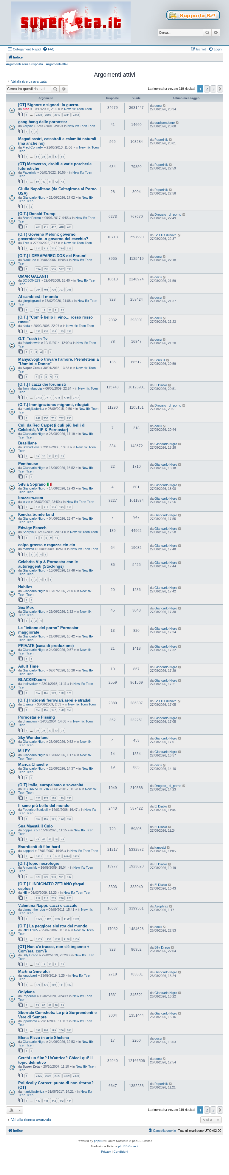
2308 (39, 115)
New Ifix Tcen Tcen (78, 109)
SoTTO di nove (165, 235)
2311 (66, 115)
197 (38, 1030)
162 (61, 819)
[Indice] (70, 22)
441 (46, 1101)
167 (38, 693)
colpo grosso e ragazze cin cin (46, 545)
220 (61, 898)
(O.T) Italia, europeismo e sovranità (50, 785)
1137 (57, 939)
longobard (30, 975)
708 (69, 289)
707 (61, 289)
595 (46, 269)
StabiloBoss (31, 447)
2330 (76, 1076)
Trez (26, 243)
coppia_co (30, 830)
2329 (66, 1076)
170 (61, 693)
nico (26, 109)
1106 (39, 919)
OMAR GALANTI (33, 276)
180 (53, 984)
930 (53, 877)
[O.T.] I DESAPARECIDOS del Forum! (52, 256)
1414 (66, 856)
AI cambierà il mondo (38, 296)
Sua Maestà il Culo (35, 826)
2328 (57, 1076)
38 (62, 156)
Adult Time (28, 666)
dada (26, 326)
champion (30, 721)
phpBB (98, 1140)
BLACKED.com (32, 679)
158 (61, 710)
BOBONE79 (31, 280)
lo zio (26, 502)
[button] (220, 88)
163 (69, 819)
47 (49, 839)
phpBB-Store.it (128, 1146)
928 (38, 877)
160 (46, 819)
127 (46, 798)
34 (37, 156)
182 (69, 984)
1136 (48, 939)
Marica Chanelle (33, 764)
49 (62, 839)
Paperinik (161, 139)
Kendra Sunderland (36, 514)
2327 (48, 1076)
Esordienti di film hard (39, 846)
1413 (57, 856)
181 (61, 984)
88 (56, 1005)
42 (56, 181)
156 (46, 710)
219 (53, 898)
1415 (76, 856)
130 (69, 798)
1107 (48, 919)
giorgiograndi (32, 300)
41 (49, 181)
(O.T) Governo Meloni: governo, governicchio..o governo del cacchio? (53, 236)
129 (61, 798)
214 (53, 507)
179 (46, 984)
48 (56, 839)
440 (38, 1101)
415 (38, 227)
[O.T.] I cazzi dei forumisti (42, 384)
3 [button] (213, 89)
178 (38, 984)
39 (37, 181)
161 (53, 819)
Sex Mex (26, 607)
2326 (39, 1076)
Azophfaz (161, 906)
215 (61, 507)
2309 (48, 115)
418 (61, 227)
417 (53, 227)
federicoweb (31, 343)
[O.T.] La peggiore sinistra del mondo (52, 926)
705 (46, 289)
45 (37, 839)
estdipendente (164, 122)
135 (61, 331)
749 (38, 418)
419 (69, 227)
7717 (76, 397)
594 (38, 269)
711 (38, 248)
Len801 (159, 360)
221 (69, 898)
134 (53, 331)
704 (38, 289)
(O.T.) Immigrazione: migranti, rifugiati (53, 404)
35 (43, 156)
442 (53, 1101)
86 (43, 1005)
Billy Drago (30, 955)
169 (53, 693)
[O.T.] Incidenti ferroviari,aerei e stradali (55, 700)
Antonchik (30, 867)
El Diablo (160, 385)
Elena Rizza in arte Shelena (43, 1037)
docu (158, 105)
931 (61, 877)
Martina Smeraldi (34, 971)
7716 (66, 397)
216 (69, 507)
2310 (57, 115)
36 (49, 156)
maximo (28, 549)
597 (61, 269)
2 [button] (207, 89)
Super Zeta (31, 368)
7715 (57, 397)
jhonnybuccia (32, 388)
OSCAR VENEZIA (36, 789)
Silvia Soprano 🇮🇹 (35, 484)
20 (49, 310)
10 (56, 377)
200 (61, 1030)
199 (53, 1030)
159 (69, 710)
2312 (76, 115)
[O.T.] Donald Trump (36, 213)
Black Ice (29, 260)
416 (46, 227)
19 (43, 310)
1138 (66, 939)
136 (69, 331)
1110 (76, 919)
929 (46, 877)
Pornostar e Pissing (36, 717)
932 (69, 877)
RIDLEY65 (30, 930)
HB (25, 892)
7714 (48, 397)
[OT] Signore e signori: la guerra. (48, 105)
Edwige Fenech (32, 528)
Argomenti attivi (57, 64)
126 (38, 798)
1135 (39, 939)
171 (69, 693)
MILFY (24, 751)
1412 (48, 856)
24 (62, 730)
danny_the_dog (34, 909)
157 (53, 710)
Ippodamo (30, 1021)
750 (46, 418)
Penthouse (28, 463)
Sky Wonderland (33, 737)
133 (46, 331)
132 (38, 331)
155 (38, 710)
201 (69, 1030)
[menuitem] (49, 49)
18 (37, 310)
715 (69, 248)
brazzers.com (30, 497)
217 (38, 898)
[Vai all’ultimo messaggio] (164, 105)
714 (61, 248)
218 (46, 898)
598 (69, 269)
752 (61, 418)
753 (69, 418)
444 (69, 1101)
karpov (28, 126)
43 (62, 181)
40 (43, 181)
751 (53, 418)
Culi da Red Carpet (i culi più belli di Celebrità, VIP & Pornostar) (52, 427)
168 (46, 693)
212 (38, 507)
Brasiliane (27, 443)
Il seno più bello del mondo (43, 805)
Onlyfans (26, 992)
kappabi (28, 851)
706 (53, 289)
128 (53, 798)
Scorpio (28, 532)
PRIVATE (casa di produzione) (46, 645)
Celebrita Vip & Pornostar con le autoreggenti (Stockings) (48, 564)
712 (46, 248)
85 (37, 1005)
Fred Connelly (33, 147)
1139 (76, 939)
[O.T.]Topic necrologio (38, 863)
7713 (39, 397)
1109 (66, 919)
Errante (28, 704)
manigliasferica (33, 408)
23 (62, 456)
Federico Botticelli (35, 809)
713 (53, 248)
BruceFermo (32, 218)
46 (43, 839)
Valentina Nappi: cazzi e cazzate (47, 905)
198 (46, 1030)
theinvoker (30, 683)
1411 (39, 856)
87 (49, 1005)
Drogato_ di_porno (167, 214)
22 (62, 310)
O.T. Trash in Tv (32, 338)
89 (62, 1005)
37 (56, 156)
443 (61, 1101)
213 (46, 507)
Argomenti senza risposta (24, 64)
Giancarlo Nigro (34, 197)
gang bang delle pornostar (42, 122)
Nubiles (25, 587)
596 (53, 269)
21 (56, 310)
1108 (57, 919)
